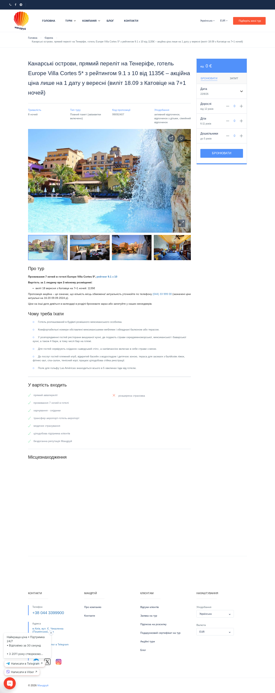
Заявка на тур (148, 615)
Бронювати (221, 153)
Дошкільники (209, 133)
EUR (223, 20)
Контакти (131, 20)
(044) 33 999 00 (162, 293)
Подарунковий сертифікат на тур (160, 632)
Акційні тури (147, 641)
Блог (110, 20)
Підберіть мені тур (250, 20)
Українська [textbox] (205, 613)
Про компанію (92, 607)
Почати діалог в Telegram (53, 644)
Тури (68, 20)
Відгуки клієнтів (149, 607)
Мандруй (42, 685)
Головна (48, 20)
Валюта (201, 624)
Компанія (89, 20)
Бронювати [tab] (209, 78)
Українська (206, 20)
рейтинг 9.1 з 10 (107, 276)
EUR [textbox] (201, 631)
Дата (203, 88)
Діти (203, 118)
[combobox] (215, 613)
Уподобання (203, 607)
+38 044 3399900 (48, 612)
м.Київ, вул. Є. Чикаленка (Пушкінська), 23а (47, 630)
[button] (181, 223)
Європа (49, 37)
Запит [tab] (234, 78)
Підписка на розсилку (153, 624)
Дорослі (205, 103)
